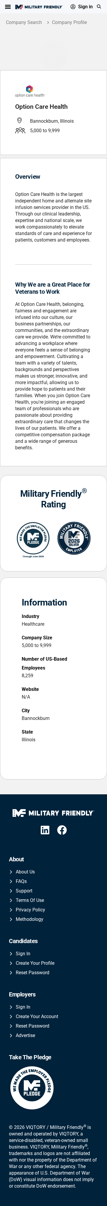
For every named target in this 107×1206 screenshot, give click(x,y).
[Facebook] (62, 830)
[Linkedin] (45, 830)
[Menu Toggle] (8, 7)
